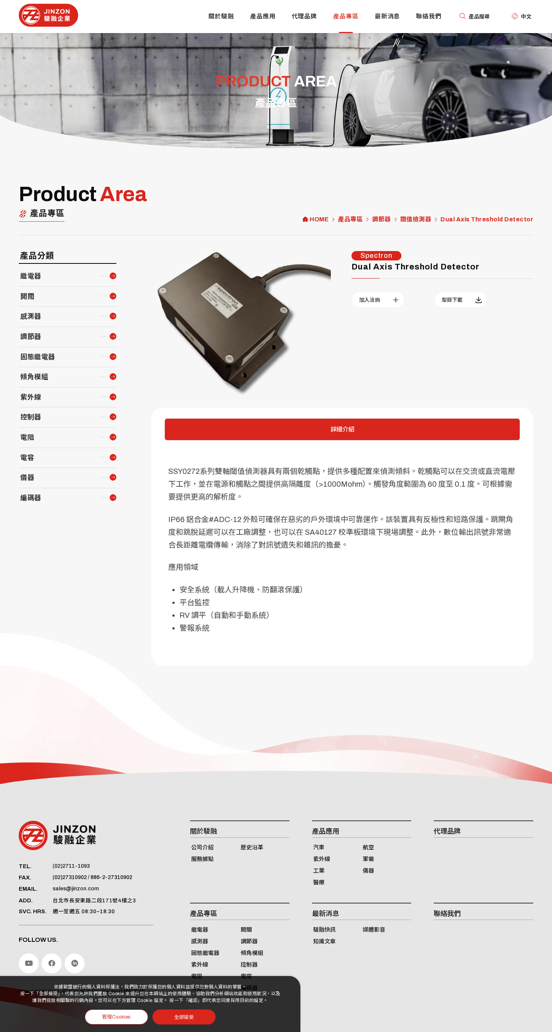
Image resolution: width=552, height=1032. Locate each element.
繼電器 (30, 276)
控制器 (30, 417)
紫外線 (30, 397)
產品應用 (263, 16)
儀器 (27, 477)
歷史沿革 (252, 847)
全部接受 (184, 1016)
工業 (318, 871)
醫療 (318, 882)
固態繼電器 (37, 357)
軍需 (368, 859)
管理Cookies (116, 1017)
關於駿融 (221, 16)
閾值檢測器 (415, 219)
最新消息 (387, 16)
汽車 (318, 847)
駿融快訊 (324, 930)
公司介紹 (202, 847)
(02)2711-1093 (71, 866)
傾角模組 (34, 377)
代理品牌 (304, 16)
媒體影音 (374, 930)
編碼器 (30, 498)
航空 (368, 847)
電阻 (27, 437)
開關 (27, 296)
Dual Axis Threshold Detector (486, 219)
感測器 (30, 316)
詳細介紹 (342, 429)
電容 (27, 458)
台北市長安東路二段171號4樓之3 (94, 900)
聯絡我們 (429, 16)
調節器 (381, 219)
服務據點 (202, 859)
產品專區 (346, 16)
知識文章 (324, 941)
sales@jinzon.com (76, 888)
